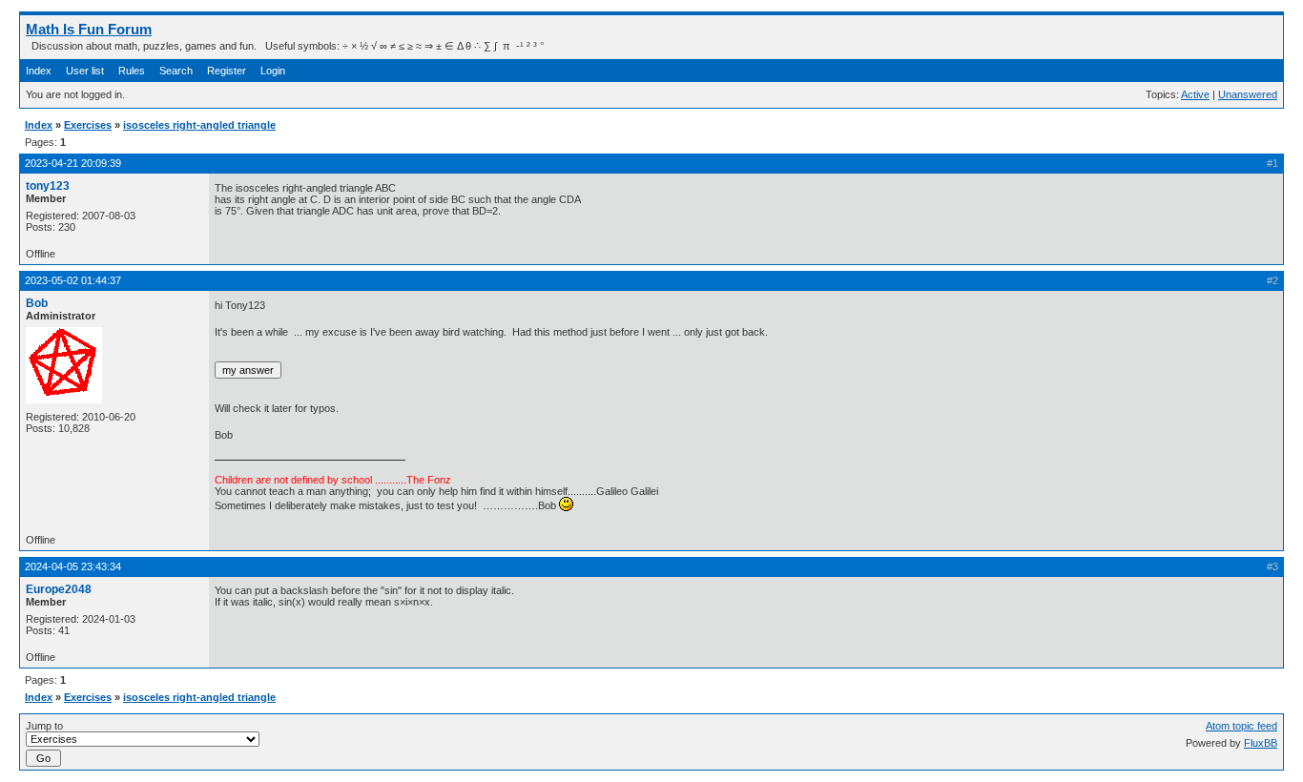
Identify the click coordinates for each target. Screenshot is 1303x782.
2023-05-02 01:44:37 (73, 280)
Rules (131, 70)
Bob (37, 303)
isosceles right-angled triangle (199, 125)
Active (1195, 94)
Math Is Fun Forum (89, 29)
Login (272, 70)
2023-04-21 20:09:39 (73, 163)
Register (226, 70)
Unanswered (1247, 94)
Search (176, 70)
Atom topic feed (1241, 725)
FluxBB (1260, 743)
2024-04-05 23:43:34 (73, 566)
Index (39, 70)
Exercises (88, 125)
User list (85, 70)
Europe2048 (59, 589)
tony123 (48, 186)
